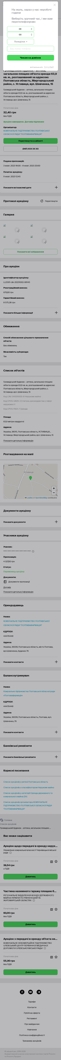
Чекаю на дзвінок (30, 57)
